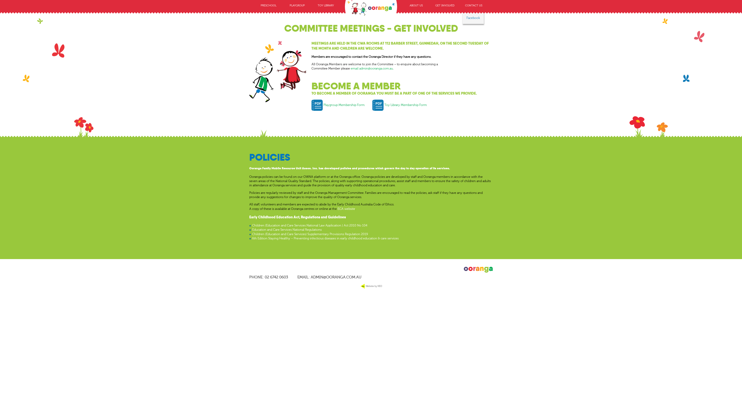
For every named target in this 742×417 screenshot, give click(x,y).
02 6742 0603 (276, 277)
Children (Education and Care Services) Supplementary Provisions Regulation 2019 (310, 234)
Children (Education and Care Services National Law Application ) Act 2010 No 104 (309, 225)
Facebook (473, 18)
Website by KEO (373, 286)
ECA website (346, 209)
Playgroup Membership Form (344, 105)
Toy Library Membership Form (405, 105)
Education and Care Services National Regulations (287, 229)
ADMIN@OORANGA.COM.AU (336, 277)
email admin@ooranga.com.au (372, 68)
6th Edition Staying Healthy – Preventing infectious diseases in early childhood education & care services (325, 238)
